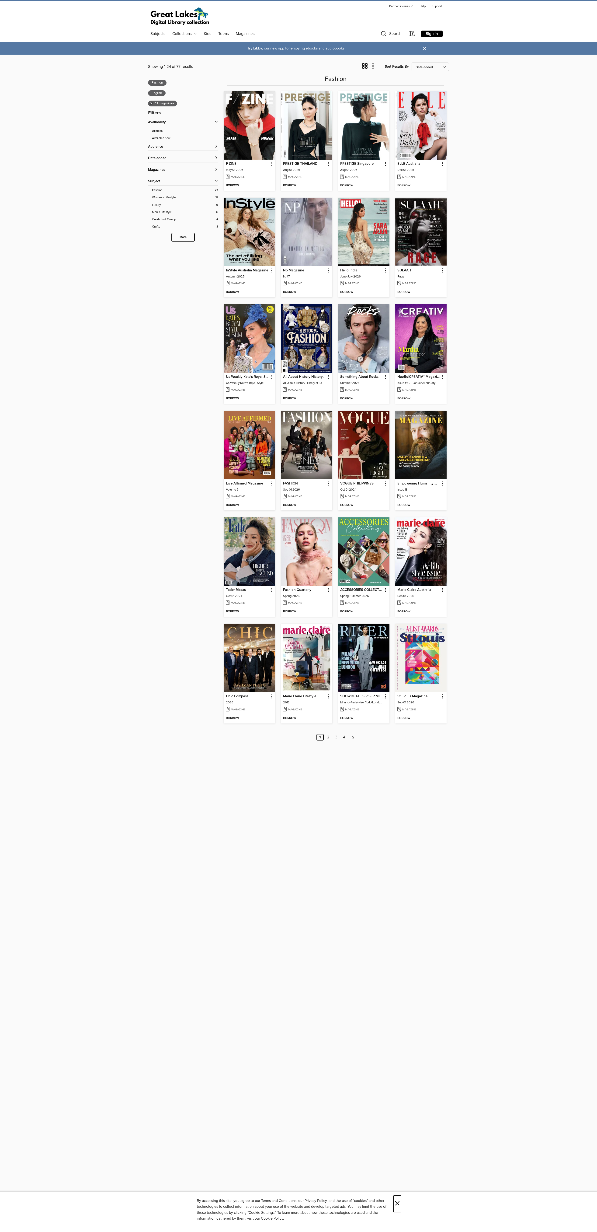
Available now (161, 138)
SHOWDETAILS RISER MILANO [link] (361, 696)
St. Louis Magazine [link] (412, 696)
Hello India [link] (349, 270)
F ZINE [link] (231, 164)
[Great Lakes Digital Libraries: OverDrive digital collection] (180, 16)
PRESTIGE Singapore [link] (357, 164)
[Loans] (412, 34)
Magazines (245, 33)
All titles (157, 131)
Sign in (432, 33)
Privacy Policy (316, 1200)
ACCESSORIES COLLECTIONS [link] (361, 590)
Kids (207, 33)
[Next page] (353, 737)
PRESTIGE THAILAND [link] (300, 164)
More (183, 237)
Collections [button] (183, 33)
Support (437, 6)
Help (423, 6)
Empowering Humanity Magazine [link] (418, 483)
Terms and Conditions (278, 1200)
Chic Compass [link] (237, 696)
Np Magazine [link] (293, 270)
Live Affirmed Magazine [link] (244, 483)
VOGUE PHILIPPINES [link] (357, 483)
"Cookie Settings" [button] (261, 1212)
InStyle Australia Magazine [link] (247, 270)
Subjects (157, 33)
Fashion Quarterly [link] (297, 590)
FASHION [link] (290, 483)
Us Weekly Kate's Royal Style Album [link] (247, 377)
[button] (401, 6)
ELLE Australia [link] (408, 164)
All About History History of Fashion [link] (304, 377)
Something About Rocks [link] (359, 377)
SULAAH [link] (404, 270)
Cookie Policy (272, 1218)
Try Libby (254, 48)
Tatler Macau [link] (236, 590)
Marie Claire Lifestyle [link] (299, 696)
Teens (223, 33)
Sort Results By (397, 66)
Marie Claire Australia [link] (414, 590)
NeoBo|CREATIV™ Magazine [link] (418, 377)
